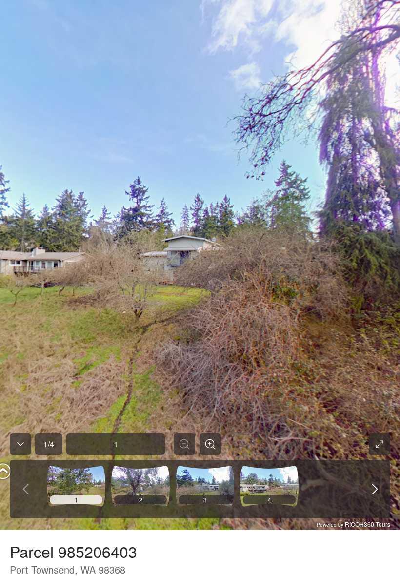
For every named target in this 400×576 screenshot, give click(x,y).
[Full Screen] (379, 444)
